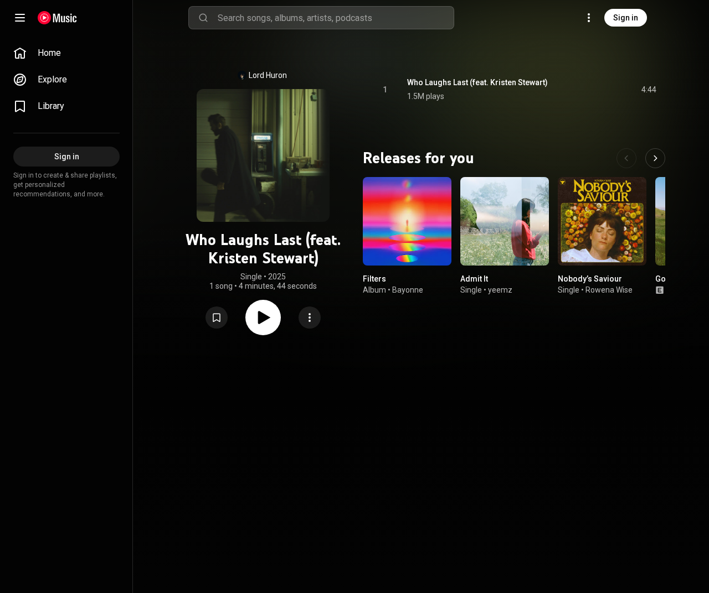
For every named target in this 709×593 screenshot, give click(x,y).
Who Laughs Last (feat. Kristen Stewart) (477, 82)
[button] (216, 317)
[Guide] (20, 17)
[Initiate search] (203, 18)
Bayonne (407, 289)
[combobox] (336, 18)
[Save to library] (216, 317)
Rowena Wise (609, 289)
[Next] (655, 158)
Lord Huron (268, 75)
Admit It (474, 278)
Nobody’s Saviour (590, 278)
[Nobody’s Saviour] (602, 221)
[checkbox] (648, 89)
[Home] (57, 17)
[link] (66, 53)
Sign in (625, 17)
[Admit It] (504, 221)
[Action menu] (310, 317)
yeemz (500, 289)
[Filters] (407, 221)
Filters (374, 278)
